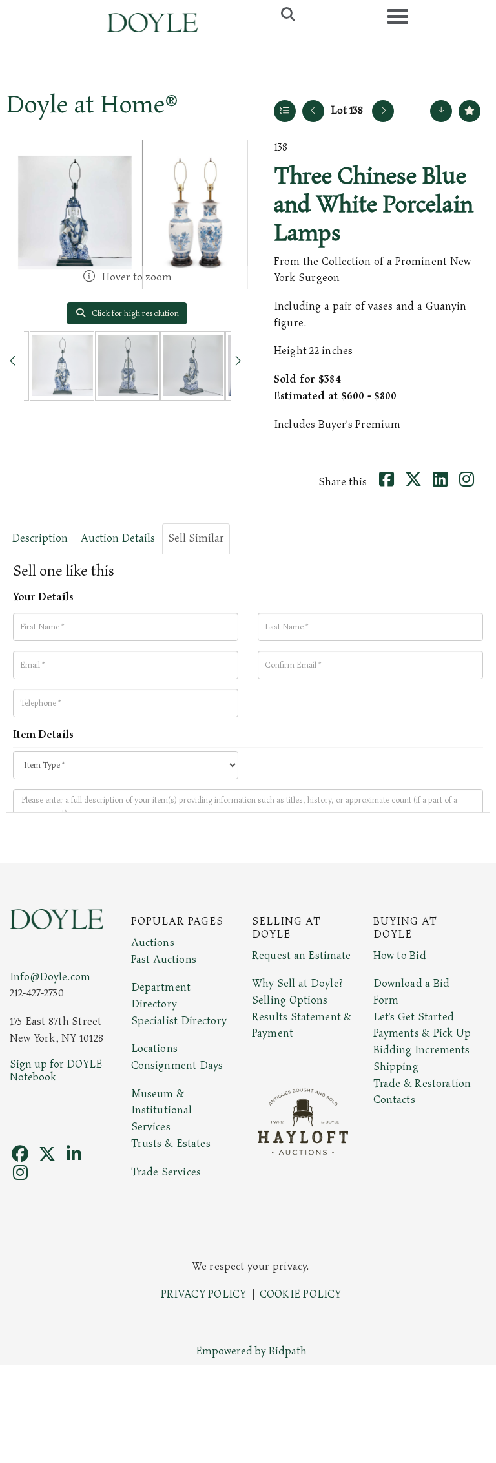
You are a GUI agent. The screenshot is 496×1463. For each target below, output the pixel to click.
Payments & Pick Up (422, 1033)
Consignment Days (177, 1065)
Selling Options (290, 1000)
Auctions (152, 942)
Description (40, 538)
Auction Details (118, 538)
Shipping (395, 1066)
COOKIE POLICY (300, 1294)
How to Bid (399, 955)
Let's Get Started (413, 1017)
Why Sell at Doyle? (297, 983)
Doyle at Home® (92, 104)
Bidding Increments (421, 1050)
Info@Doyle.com (50, 977)
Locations (154, 1048)
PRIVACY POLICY (204, 1294)
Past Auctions (163, 959)
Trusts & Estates (171, 1143)
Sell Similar (196, 538)
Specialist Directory (179, 1021)
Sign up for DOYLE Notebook (56, 1071)
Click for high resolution (134, 313)
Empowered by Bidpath (251, 1351)
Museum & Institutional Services (161, 1110)
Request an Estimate (301, 955)
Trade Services (166, 1172)
